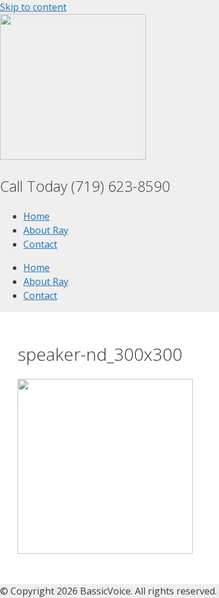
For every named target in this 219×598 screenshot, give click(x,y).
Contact (40, 244)
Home (36, 216)
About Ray (45, 230)
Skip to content (33, 7)
